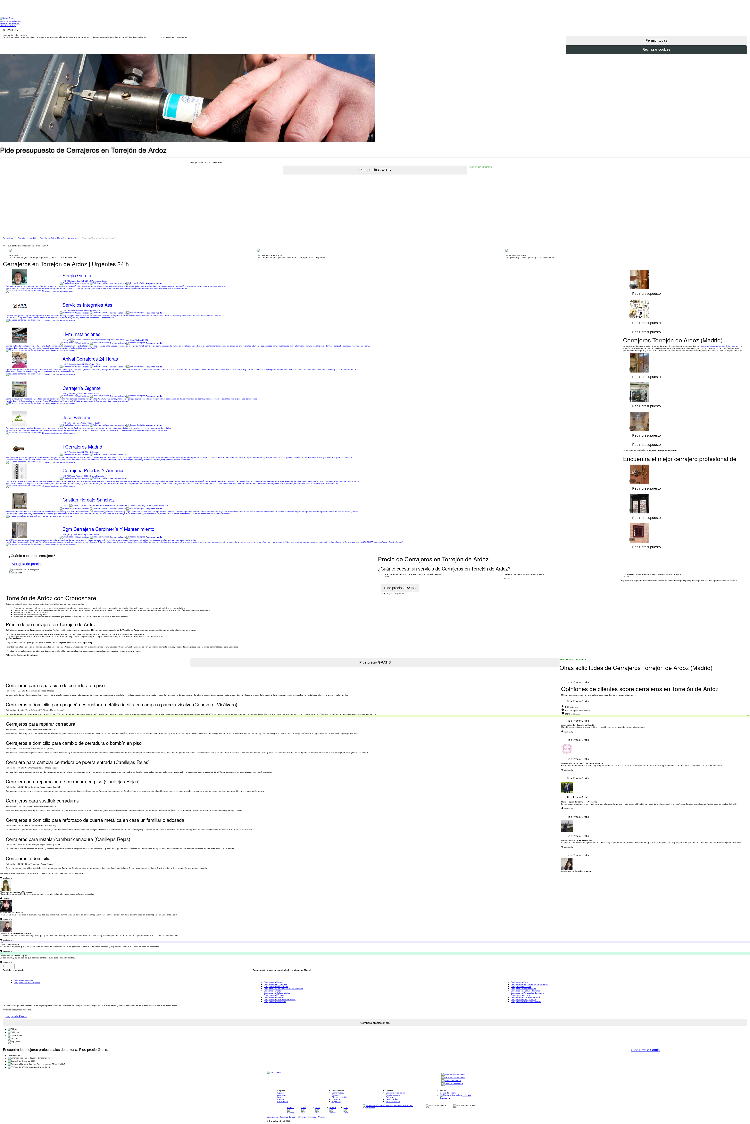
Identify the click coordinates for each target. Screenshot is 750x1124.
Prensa (280, 1099)
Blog (279, 1097)
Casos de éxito (392, 1099)
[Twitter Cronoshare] (451, 1081)
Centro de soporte (448, 1093)
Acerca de (282, 1095)
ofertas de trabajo (8, 25)
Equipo (280, 1093)
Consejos (336, 1099)
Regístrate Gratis (16, 1016)
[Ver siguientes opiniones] (11, 966)
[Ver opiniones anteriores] (3, 966)
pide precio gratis (13, 21)
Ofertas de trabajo (340, 1097)
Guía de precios (393, 1101)
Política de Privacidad (307, 1117)
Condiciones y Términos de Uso (281, 1117)
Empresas (336, 1101)
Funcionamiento (393, 1095)
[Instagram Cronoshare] (453, 1075)
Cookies (321, 1117)
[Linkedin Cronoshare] (452, 1084)
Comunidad (282, 1101)
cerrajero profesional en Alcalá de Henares (719, 346)
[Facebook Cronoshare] (453, 1078)
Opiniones (390, 1097)
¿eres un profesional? (10, 23)
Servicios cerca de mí (395, 1093)
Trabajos (335, 1095)
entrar (3, 21)
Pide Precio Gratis (578, 682)
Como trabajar (338, 1093)
